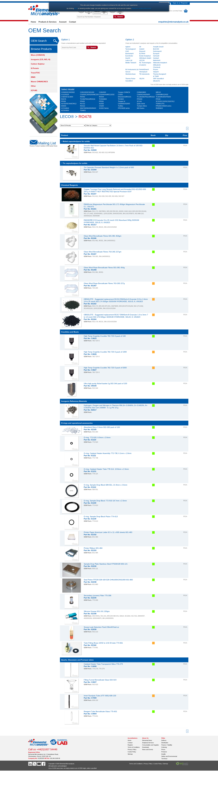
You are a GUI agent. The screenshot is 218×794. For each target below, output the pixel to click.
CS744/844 (65, 108)
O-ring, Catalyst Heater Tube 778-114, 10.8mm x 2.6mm (106, 469)
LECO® (142, 60)
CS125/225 (65, 94)
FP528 (101, 101)
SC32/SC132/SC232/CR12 (165, 101)
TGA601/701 (160, 104)
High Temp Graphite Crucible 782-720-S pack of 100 (105, 336)
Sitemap (130, 754)
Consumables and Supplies (150, 745)
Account (62, 22)
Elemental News (147, 740)
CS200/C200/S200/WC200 (89, 94)
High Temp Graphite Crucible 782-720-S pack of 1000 (105, 352)
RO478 (63, 99)
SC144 (139, 101)
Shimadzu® (143, 72)
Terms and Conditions (136, 763)
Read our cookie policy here (141, 8)
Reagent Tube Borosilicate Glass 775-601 (100, 711)
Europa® (156, 53)
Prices (163, 749)
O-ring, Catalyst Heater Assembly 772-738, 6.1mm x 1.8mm (107, 453)
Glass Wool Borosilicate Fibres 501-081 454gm (102, 236)
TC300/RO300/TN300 (163, 97)
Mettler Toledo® (130, 63)
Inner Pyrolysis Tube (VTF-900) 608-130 (100, 696)
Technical (164, 758)
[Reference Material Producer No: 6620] (116, 14)
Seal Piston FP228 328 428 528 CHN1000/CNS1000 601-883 (108, 580)
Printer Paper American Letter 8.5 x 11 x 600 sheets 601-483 (108, 532)
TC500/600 (103, 99)
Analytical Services (148, 742)
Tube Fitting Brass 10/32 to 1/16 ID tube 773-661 (103, 643)
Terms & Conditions (134, 747)
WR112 (158, 92)
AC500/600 (65, 110)
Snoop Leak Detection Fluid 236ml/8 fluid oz (101, 627)
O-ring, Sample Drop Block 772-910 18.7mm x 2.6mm (105, 501)
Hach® (127, 58)
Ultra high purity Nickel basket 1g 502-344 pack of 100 (105, 383)
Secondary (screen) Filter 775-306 (97, 595)
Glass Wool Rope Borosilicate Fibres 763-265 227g (104, 283)
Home (33, 22)
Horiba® (156, 58)
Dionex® (142, 51)
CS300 (120, 94)
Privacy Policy (132, 749)
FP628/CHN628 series (163, 106)
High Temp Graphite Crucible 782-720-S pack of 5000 (105, 368)
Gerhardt (156, 56)
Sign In (175, 3)
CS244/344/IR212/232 (106, 94)
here (75, 8)
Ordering (164, 747)
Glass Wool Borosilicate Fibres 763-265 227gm (102, 252)
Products (164, 752)
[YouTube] (39, 764)
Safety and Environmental (169, 756)
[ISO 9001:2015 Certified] (100, 14)
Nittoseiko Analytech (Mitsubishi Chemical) (160, 65)
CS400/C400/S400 (143, 94)
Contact (72, 22)
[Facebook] (44, 764)
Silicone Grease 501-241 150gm (97, 611)
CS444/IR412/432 (162, 94)
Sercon (127, 72)
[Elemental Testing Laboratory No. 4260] (85, 14)
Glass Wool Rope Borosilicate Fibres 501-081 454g (104, 268)
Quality (163, 754)
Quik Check (141, 104)
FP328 (63, 101)
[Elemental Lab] (59, 746)
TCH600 (121, 99)
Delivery (163, 740)
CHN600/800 (141, 92)
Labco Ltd (128, 60)
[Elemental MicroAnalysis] (38, 746)
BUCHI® (156, 49)
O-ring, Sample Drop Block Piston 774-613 (101, 516)
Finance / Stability (166, 745)
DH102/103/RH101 (124, 97)
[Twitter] (35, 764)
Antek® (141, 49)
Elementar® (129, 53)
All (140, 47)
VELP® (141, 79)
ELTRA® (142, 53)
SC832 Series (104, 108)
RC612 (82, 106)
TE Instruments (144, 74)
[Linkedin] (30, 764)
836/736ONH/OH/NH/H (88, 108)
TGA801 (83, 110)
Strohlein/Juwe (130, 74)
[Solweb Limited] (182, 765)
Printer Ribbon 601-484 (93, 548)
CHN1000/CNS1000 (87, 92)
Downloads (145, 747)
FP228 (158, 99)
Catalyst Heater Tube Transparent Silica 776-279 (103, 664)
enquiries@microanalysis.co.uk (173, 22)
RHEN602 (159, 108)
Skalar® (156, 72)
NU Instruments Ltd (132, 69)
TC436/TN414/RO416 (87, 99)
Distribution (164, 742)
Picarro (155, 69)
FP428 (82, 101)
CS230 (101, 106)
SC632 (101, 104)
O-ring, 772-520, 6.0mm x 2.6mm (97, 437)
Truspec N (121, 101)
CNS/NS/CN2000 (124, 104)
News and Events (147, 749)
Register (184, 3)
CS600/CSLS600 (67, 97)
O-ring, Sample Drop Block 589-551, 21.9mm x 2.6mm (105, 485)
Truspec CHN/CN (124, 92)
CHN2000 (102, 92)
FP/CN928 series (124, 108)
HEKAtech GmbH (145, 58)
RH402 (82, 97)
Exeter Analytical (145, 56)
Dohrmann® (157, 51)
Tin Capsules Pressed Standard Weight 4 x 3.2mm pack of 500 (109, 167)
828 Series (140, 108)
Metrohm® (156, 60)
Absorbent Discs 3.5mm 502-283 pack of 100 (102, 427)
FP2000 (139, 99)
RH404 (101, 97)
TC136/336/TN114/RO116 (146, 97)
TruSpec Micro (142, 106)
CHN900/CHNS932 (68, 92)
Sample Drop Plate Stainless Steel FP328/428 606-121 (106, 564)
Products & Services (47, 22)
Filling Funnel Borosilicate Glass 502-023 (100, 680)
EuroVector (129, 56)
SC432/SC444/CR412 (68, 104)
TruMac (120, 106)
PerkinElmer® (144, 69)
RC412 (82, 104)
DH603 (63, 106)
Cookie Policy (132, 752)
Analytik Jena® (158, 47)
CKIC (127, 51)
